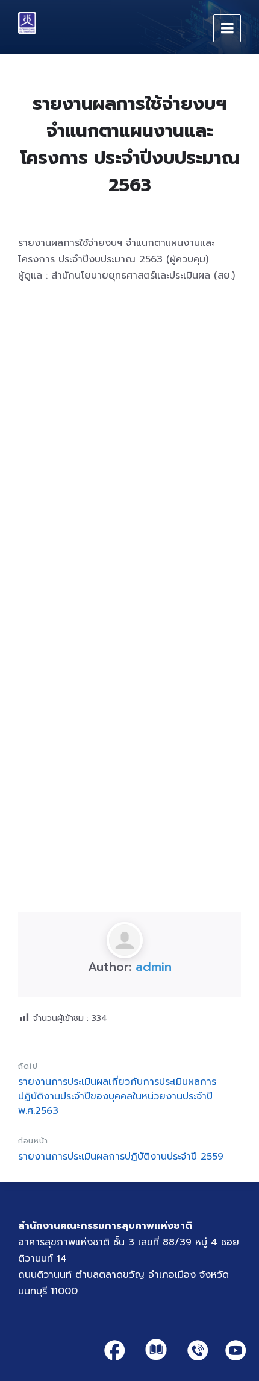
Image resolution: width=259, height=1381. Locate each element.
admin (154, 967)
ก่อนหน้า (33, 1140)
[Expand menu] (227, 28)
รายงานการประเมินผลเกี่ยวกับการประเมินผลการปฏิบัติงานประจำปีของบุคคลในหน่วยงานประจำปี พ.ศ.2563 (117, 1096)
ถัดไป (28, 1066)
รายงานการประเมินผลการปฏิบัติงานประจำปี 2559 (120, 1156)
